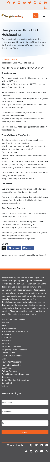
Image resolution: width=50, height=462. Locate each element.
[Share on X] (4, 248)
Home (6, 59)
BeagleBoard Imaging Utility (14, 319)
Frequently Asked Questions (14, 349)
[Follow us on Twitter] (13, 2)
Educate (5, 343)
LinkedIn (29, 248)
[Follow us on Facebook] (8, 2)
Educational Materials (11, 346)
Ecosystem (6, 340)
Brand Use (6, 334)
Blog (4, 325)
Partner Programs (9, 370)
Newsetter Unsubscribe (12, 361)
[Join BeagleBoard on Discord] (45, 2)
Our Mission (7, 367)
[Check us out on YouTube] (24, 2)
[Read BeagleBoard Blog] (45, 7)
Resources (6, 377)
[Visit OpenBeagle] (29, 2)
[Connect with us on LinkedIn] (19, 2)
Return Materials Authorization (15, 380)
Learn (4, 358)
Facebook (15, 248)
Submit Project (8, 383)
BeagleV (5, 322)
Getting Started (8, 352)
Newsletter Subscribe (11, 364)
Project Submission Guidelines (15, 374)
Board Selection (9, 328)
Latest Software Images (12, 355)
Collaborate (7, 337)
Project (14, 59)
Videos (5, 386)
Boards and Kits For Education (15, 331)
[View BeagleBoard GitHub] (34, 2)
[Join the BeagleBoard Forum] (40, 2)
